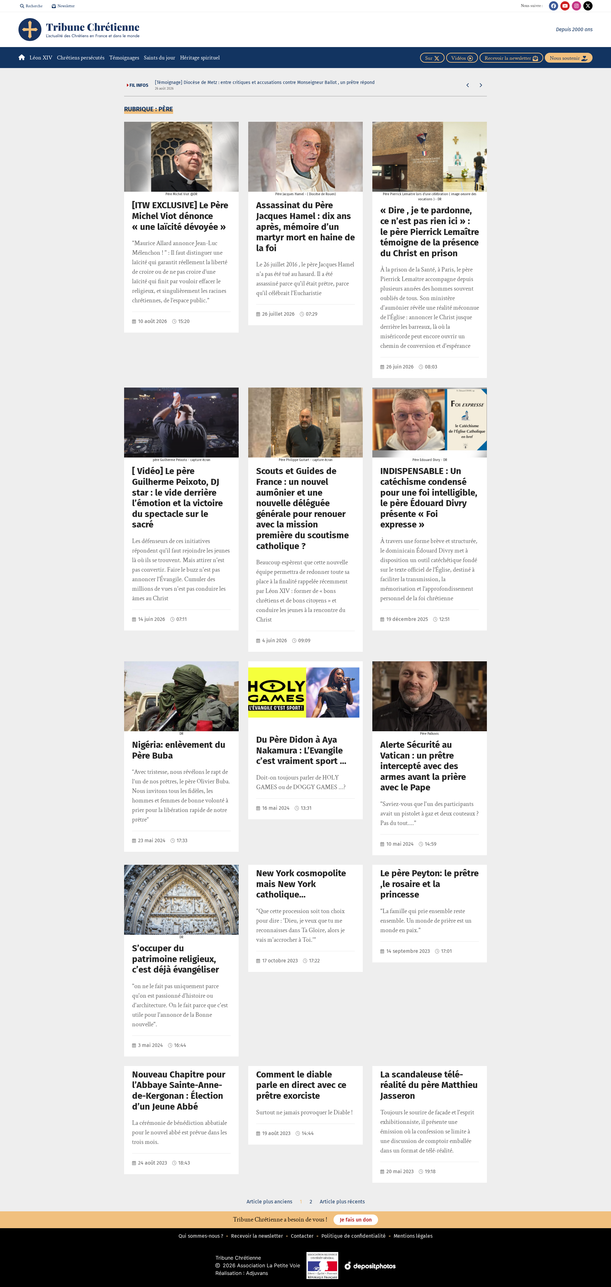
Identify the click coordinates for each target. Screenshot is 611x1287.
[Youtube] (565, 5)
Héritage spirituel (200, 57)
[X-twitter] (588, 5)
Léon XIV (41, 57)
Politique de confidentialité (353, 1236)
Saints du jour (159, 57)
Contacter (302, 1236)
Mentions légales (413, 1236)
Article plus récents (342, 1202)
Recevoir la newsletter (257, 1236)
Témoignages (124, 57)
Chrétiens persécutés (80, 57)
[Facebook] (553, 5)
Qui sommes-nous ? (201, 1236)
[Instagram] (576, 5)
